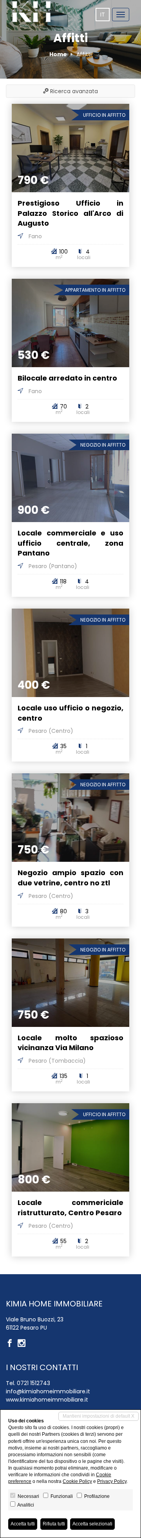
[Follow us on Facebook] (12, 1344)
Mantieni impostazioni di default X (98, 1416)
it (102, 14)
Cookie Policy (77, 1481)
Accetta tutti (23, 1524)
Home (58, 54)
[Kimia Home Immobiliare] (31, 14)
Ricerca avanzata (73, 91)
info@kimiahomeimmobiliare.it (48, 1391)
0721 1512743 (33, 1383)
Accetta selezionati (92, 1524)
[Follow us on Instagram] (23, 1344)
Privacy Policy (112, 1481)
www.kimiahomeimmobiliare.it (47, 1400)
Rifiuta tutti (54, 1524)
